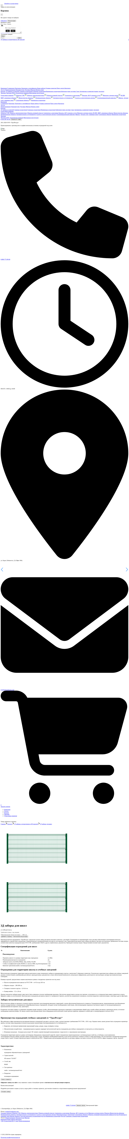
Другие (63, 1116)
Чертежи (3, 93)
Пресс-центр (61, 88)
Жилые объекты (15, 1116)
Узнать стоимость (6, 1079)
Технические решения (22, 93)
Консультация (11, 20)
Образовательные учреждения (65, 1114)
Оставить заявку (5, 1091)
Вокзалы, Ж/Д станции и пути (91, 95)
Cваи (78, 91)
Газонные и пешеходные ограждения (77, 1116)
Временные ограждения (53, 91)
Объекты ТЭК (20, 95)
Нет (13, 31)
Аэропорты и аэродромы (72, 95)
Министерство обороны (26, 98)
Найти (19, 38)
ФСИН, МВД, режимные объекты (103, 113)
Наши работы (41, 88)
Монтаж (33, 90)
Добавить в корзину (6, 936)
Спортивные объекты (22, 100)
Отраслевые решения (7, 95)
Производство (20, 90)
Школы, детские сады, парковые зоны (86, 114)
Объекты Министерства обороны (114, 1113)
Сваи (16, 1121)
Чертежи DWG (11, 93)
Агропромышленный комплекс (106, 98)
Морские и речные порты (111, 95)
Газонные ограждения (39, 91)
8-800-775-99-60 (5, 259)
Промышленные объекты (43, 98)
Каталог (3, 91)
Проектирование (10, 90)
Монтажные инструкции (36, 93)
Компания (4, 88)
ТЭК (2, 1121)
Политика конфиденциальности (10, 1137)
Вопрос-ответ (40, 90)
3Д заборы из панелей (12, 91)
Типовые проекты (6, 1113)
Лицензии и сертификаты (29, 88)
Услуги (3, 90)
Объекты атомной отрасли (55, 95)
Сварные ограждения (26, 91)
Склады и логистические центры (85, 98)
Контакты (67, 88)
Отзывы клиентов (51, 88)
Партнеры (18, 88)
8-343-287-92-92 (5, 119)
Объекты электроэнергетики (35, 95)
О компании (11, 88)
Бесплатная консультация (20, 936)
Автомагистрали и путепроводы (63, 98)
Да (7, 31)
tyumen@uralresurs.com (7, 690)
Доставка (27, 90)
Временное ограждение (38, 100)
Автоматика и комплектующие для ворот (92, 91)
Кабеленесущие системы (68, 91)
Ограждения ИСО (9, 1121)
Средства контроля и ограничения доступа (33, 1116)
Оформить (4, 20)
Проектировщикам (24, 1121)
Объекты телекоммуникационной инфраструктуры (103, 1114)
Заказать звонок (5, 806)
